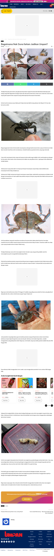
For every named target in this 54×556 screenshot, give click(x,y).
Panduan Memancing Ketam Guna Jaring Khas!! (12, 511)
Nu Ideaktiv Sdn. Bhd (47, 549)
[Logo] (4, 5)
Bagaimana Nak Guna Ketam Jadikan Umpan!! (24, 44)
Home (2, 39)
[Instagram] (45, 11)
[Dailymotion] (51, 11)
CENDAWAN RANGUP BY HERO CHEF (7, 393)
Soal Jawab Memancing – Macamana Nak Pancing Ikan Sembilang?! (41, 512)
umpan (6, 505)
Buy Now (5, 400)
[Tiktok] (48, 11)
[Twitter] (46, 11)
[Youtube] (50, 11)
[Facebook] (43, 11)
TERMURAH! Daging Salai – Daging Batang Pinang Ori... (41, 393)
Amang (2, 46)
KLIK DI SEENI (27, 499)
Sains (6, 39)
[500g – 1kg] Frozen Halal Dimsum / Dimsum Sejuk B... (25, 393)
